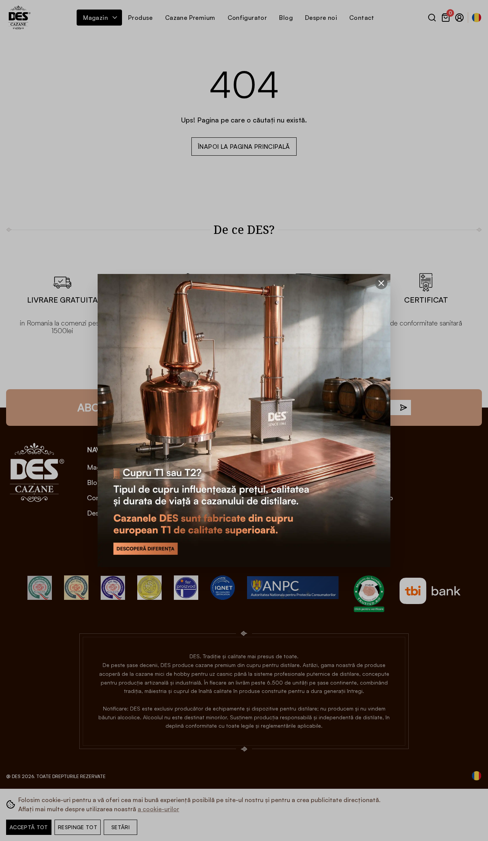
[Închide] (381, 283)
